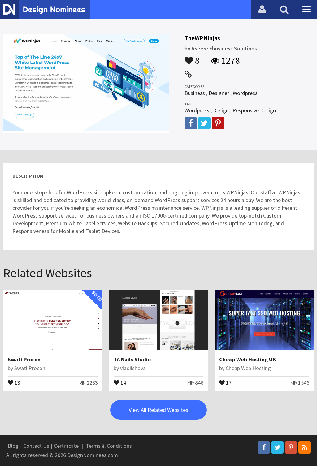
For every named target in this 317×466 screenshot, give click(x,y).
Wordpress (245, 93)
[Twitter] (277, 447)
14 (122, 382)
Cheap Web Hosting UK (247, 359)
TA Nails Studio (132, 359)
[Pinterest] (291, 447)
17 (228, 382)
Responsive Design (254, 110)
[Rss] (304, 447)
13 (16, 382)
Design (221, 110)
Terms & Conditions (109, 445)
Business (195, 93)
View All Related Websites (158, 409)
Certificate (66, 445)
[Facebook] (264, 447)
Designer (219, 93)
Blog (13, 445)
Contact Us (36, 445)
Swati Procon (24, 359)
